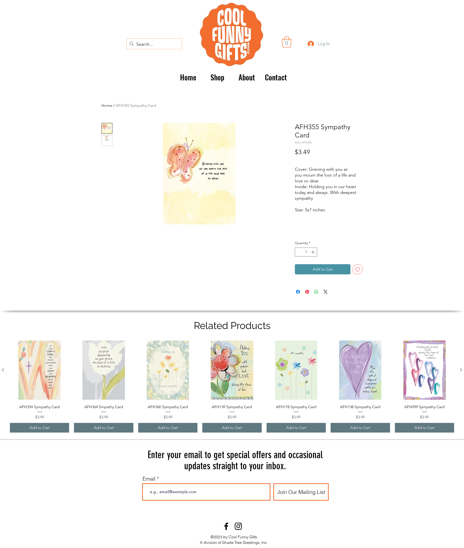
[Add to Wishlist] (357, 269)
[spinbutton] (306, 252)
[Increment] (313, 252)
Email (149, 478)
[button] (286, 42)
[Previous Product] (3, 370)
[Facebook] (226, 526)
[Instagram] (238, 526)
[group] (232, 386)
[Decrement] (299, 252)
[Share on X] (325, 292)
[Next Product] (461, 370)
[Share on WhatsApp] (316, 292)
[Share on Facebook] (298, 292)
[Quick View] (39, 370)
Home (107, 105)
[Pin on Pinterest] (307, 292)
